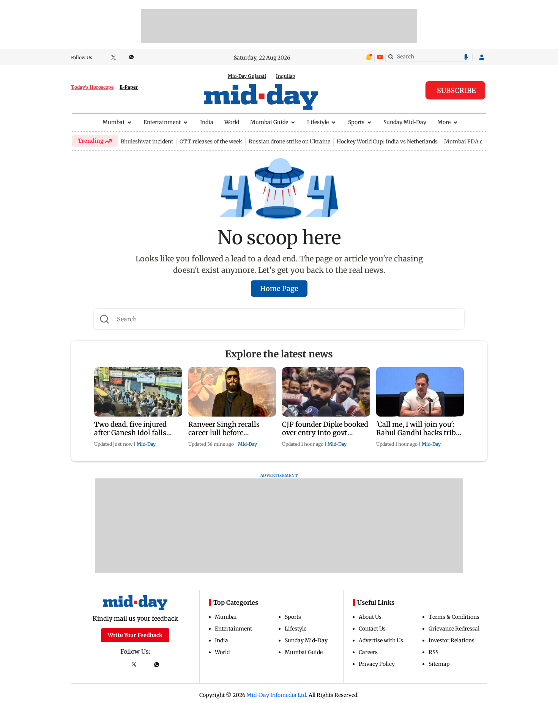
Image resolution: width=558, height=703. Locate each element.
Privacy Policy (377, 664)
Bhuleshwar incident (147, 141)
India (206, 122)
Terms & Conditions (454, 616)
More (444, 122)
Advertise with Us (381, 640)
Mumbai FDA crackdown (476, 141)
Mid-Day (146, 444)
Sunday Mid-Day (404, 122)
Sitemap (439, 664)
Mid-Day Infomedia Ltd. (276, 695)
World (231, 122)
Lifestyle (318, 122)
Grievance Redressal (454, 628)
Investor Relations (451, 640)
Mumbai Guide (269, 122)
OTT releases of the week (211, 141)
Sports (356, 122)
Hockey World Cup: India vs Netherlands (387, 141)
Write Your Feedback (135, 635)
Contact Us (372, 628)
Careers (368, 652)
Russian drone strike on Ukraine (289, 141)
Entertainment (162, 122)
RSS (433, 652)
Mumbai (113, 122)
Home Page (279, 288)
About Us (370, 616)
